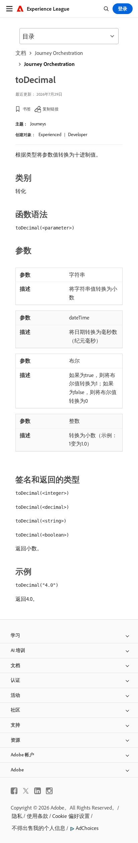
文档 (20, 53)
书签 (27, 108)
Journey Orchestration (59, 53)
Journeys (38, 124)
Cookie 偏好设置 (71, 816)
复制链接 (51, 108)
